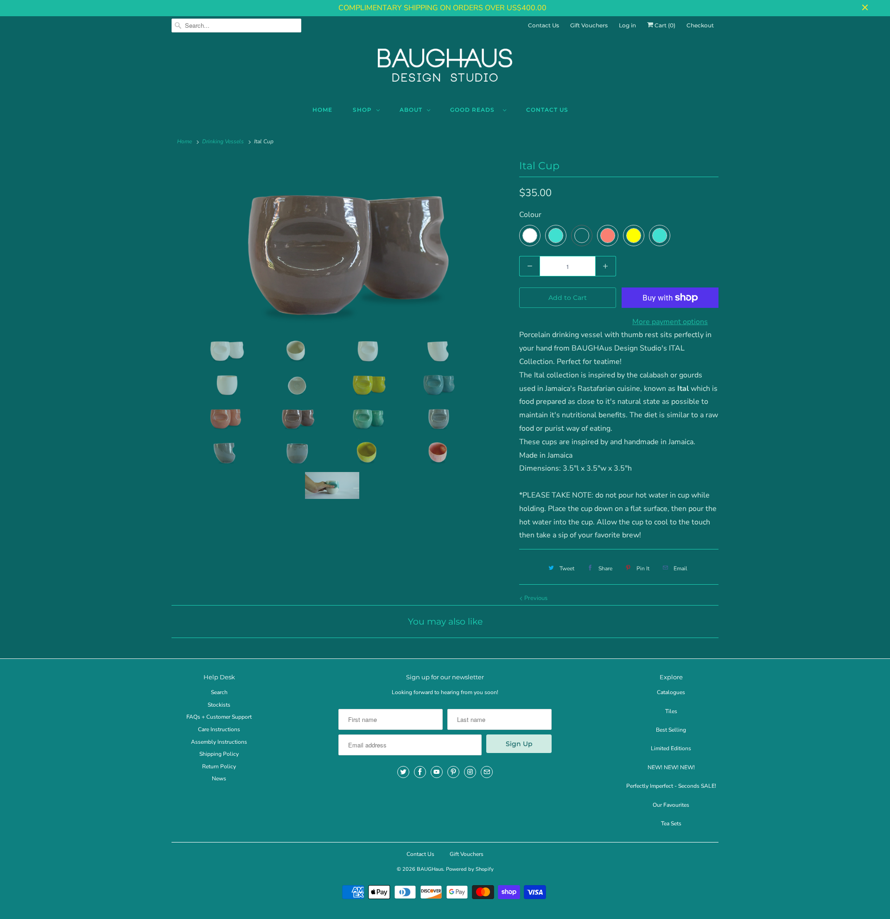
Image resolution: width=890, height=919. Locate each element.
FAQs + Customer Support (219, 717)
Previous (535, 598)
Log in (627, 25)
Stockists (219, 704)
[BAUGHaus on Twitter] (403, 772)
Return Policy (219, 766)
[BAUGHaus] (445, 69)
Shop (362, 109)
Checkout (700, 25)
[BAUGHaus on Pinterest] (453, 772)
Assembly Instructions (219, 742)
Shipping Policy (219, 754)
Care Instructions (219, 729)
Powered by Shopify (470, 869)
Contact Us (543, 25)
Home (322, 109)
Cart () (664, 25)
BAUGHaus (430, 869)
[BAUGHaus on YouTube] (437, 772)
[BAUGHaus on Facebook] (420, 772)
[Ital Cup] (341, 244)
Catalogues (671, 692)
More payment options (670, 322)
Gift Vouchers (589, 25)
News (219, 778)
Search (219, 692)
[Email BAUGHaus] (487, 772)
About (411, 109)
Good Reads (474, 109)
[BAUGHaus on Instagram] (470, 772)
